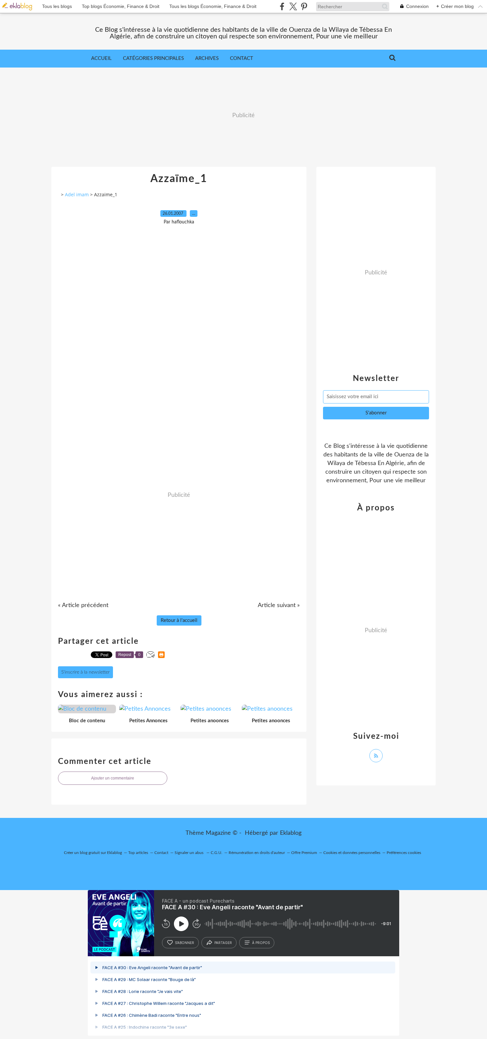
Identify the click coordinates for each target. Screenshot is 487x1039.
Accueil (101, 58)
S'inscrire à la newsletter (85, 672)
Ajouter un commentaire (112, 778)
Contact (241, 58)
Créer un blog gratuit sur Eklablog (93, 853)
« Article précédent (83, 605)
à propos (261, 943)
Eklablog (290, 833)
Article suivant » (279, 605)
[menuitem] (101, 59)
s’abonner (184, 943)
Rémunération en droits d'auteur (257, 853)
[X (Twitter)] (293, 6)
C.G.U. (216, 853)
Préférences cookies (404, 853)
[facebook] (282, 6)
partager (223, 943)
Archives (207, 58)
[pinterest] (304, 6)
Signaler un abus (189, 853)
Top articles (138, 853)
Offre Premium (304, 853)
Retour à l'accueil (179, 620)
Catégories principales (153, 58)
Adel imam (77, 194)
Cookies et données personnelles (351, 853)
